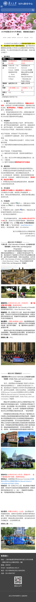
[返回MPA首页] (18, 3)
